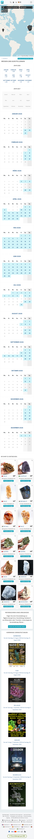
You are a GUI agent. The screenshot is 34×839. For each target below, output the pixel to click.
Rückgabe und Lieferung (16, 816)
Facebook (15, 820)
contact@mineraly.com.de (13, 821)
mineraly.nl (26, 826)
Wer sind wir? (6, 816)
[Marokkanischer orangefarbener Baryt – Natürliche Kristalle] (25, 517)
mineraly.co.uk (16, 824)
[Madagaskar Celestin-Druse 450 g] (8, 592)
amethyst (23, 476)
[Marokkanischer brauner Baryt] (8, 567)
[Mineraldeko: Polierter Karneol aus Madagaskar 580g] (8, 517)
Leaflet (18, 55)
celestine (23, 576)
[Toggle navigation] (31, 2)
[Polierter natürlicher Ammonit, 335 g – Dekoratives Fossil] (25, 592)
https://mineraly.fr (27, 821)
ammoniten (24, 601)
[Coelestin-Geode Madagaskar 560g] (25, 567)
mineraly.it (7, 826)
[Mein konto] (13, 2)
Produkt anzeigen (8, 481)
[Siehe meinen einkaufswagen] (16, 2)
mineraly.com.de (27, 824)
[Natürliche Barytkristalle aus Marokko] (8, 467)
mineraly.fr (6, 824)
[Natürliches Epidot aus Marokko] (25, 542)
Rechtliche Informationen (16, 814)
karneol (5, 526)
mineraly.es (16, 826)
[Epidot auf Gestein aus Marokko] (8, 542)
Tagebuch (5, 58)
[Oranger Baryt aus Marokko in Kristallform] (8, 492)
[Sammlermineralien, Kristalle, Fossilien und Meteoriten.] (2, 2)
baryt (5, 476)
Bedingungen (5, 814)
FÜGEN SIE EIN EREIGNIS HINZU (17, 626)
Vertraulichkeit (27, 814)
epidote (5, 551)
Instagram (23, 820)
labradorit (23, 501)
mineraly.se (21, 828)
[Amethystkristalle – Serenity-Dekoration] (25, 467)
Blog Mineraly (7, 820)
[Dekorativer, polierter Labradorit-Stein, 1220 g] (25, 492)
